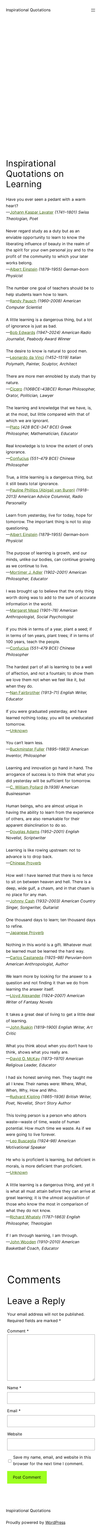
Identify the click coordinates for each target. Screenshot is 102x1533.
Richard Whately (25, 1216)
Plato (15, 427)
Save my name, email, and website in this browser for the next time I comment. (52, 1460)
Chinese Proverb (25, 862)
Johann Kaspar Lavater (31, 212)
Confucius (19, 458)
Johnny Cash (22, 901)
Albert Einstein (23, 269)
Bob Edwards (22, 332)
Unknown (18, 730)
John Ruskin (21, 1027)
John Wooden (23, 1241)
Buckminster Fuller (27, 749)
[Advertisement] (51, 88)
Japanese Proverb (27, 932)
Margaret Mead (24, 610)
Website (14, 1433)
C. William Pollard (26, 787)
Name (14, 1387)
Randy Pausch (23, 300)
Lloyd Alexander (25, 995)
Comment (18, 1331)
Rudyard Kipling (25, 1096)
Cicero (16, 389)
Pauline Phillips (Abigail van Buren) (42, 490)
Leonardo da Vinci (27, 357)
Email (14, 1410)
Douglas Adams (24, 831)
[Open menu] (93, 10)
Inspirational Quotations (28, 9)
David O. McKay (25, 1058)
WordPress (55, 1522)
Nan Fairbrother (25, 692)
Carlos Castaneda (26, 957)
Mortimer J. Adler (26, 572)
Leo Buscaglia (23, 1140)
